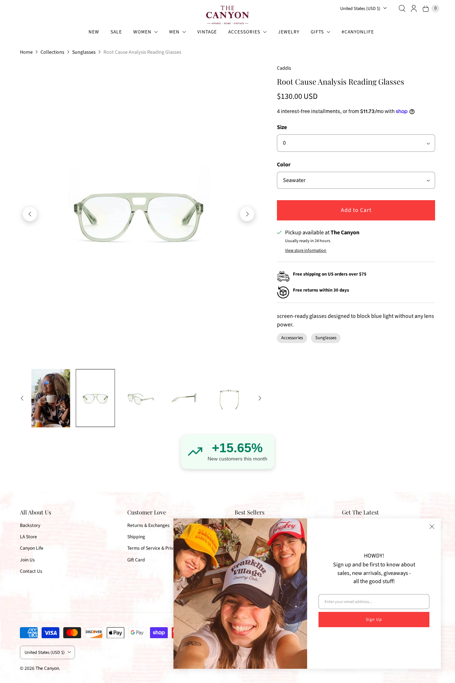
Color (283, 165)
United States (360, 8)
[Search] (402, 8)
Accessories (292, 338)
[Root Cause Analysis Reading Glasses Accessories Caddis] (138, 214)
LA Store (28, 536)
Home (26, 52)
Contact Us (31, 571)
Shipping (136, 536)
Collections (52, 52)
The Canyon (47, 668)
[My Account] (414, 8)
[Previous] (30, 214)
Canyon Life (31, 548)
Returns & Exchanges (148, 525)
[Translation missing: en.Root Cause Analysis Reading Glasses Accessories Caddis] (50, 398)
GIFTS (317, 31)
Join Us (27, 559)
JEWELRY (288, 31)
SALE (116, 31)
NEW (94, 31)
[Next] (247, 214)
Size (282, 127)
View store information (305, 250)
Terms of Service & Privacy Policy (160, 548)
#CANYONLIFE (358, 31)
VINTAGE (207, 31)
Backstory (30, 525)
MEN (174, 31)
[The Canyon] (227, 15)
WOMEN (142, 31)
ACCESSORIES (244, 31)
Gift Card (136, 559)
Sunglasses (84, 52)
